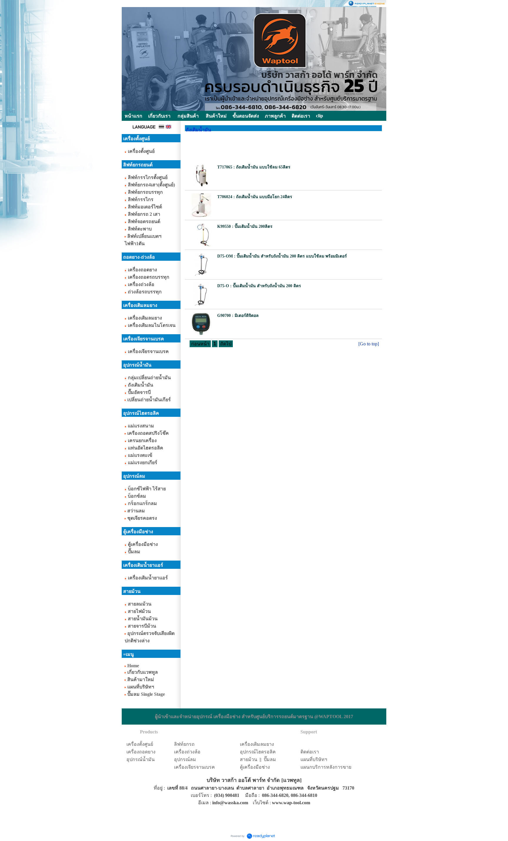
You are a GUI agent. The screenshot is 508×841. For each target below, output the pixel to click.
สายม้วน (248, 759)
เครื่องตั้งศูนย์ (139, 744)
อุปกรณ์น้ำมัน (140, 759)
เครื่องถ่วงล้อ (187, 751)
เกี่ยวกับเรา (159, 115)
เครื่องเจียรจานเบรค (194, 767)
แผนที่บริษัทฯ (313, 759)
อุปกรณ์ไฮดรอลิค (258, 751)
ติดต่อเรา (309, 751)
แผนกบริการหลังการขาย (325, 767)
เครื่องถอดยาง (141, 751)
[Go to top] (368, 343)
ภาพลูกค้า (275, 115)
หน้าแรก (133, 115)
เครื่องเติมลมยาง (257, 744)
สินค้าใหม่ (216, 115)
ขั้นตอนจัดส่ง (246, 115)
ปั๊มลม (270, 759)
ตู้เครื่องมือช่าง (255, 767)
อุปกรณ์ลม (185, 759)
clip (319, 115)
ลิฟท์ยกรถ (184, 744)
